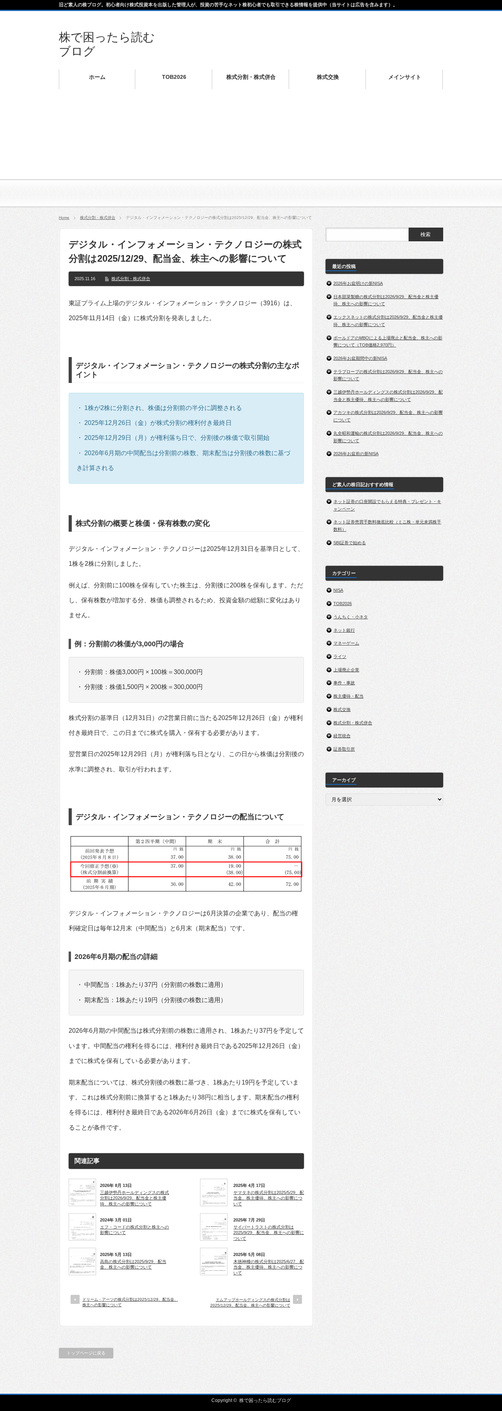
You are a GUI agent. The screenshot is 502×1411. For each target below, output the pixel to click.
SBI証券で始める (349, 542)
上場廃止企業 (346, 669)
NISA (338, 590)
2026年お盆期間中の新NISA (360, 358)
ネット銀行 (344, 630)
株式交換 (342, 709)
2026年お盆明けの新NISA (358, 283)
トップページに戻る (86, 1353)
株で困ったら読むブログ (265, 1400)
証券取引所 (344, 749)
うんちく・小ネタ (350, 616)
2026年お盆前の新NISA (355, 453)
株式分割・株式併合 (97, 217)
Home (64, 217)
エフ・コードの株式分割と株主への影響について (134, 1230)
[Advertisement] (251, 153)
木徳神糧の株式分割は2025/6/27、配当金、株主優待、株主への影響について (268, 1267)
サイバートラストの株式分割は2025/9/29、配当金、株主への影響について (268, 1233)
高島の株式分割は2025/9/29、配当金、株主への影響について (133, 1264)
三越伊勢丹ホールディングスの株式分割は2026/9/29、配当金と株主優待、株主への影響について (134, 1198)
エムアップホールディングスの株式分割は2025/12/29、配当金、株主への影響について (250, 1302)
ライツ (339, 656)
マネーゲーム (346, 643)
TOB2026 (342, 603)
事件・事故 (344, 682)
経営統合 (342, 735)
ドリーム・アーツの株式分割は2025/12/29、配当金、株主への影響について (130, 1302)
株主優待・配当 (348, 696)
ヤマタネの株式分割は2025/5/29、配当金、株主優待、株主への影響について (268, 1198)
